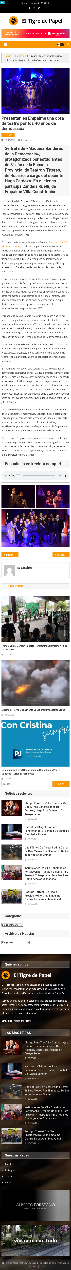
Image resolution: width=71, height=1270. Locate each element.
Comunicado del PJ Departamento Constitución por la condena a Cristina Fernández (30, 772)
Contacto (32, 1266)
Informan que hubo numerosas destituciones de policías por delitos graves (12, 554)
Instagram (10, 1170)
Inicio (42, 1266)
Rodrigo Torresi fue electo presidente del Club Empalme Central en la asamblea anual (43, 895)
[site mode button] (60, 44)
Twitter (9, 1176)
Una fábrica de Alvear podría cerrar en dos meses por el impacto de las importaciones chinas (47, 851)
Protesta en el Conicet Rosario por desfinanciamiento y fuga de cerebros (34, 648)
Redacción (26, 140)
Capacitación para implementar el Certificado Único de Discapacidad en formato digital (62, 554)
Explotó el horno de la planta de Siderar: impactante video (33, 710)
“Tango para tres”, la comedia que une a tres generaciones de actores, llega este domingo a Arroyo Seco (46, 809)
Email (8, 1182)
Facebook (10, 1164)
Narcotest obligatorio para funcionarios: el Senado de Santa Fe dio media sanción (47, 831)
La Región (8, 134)
